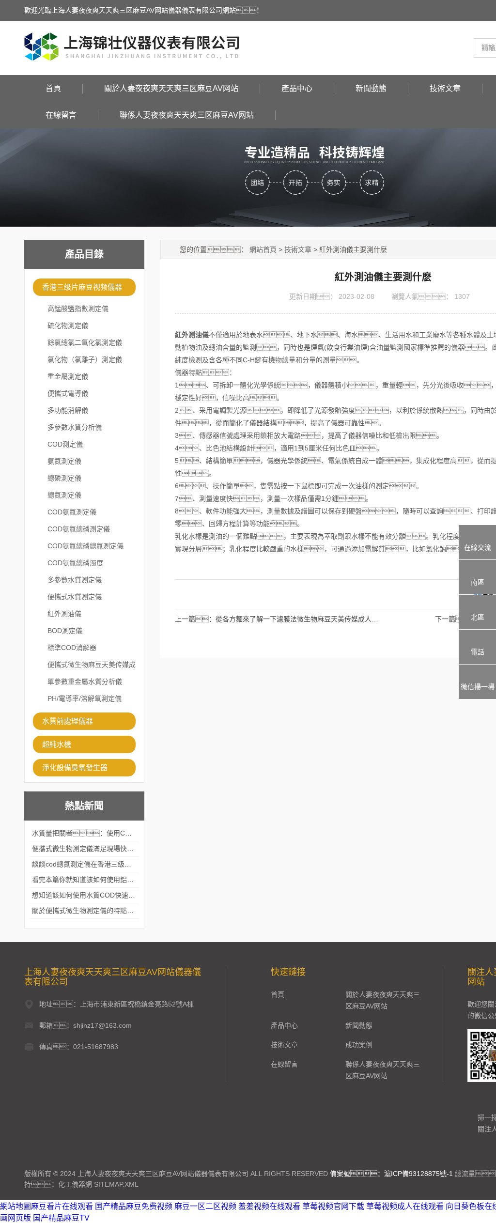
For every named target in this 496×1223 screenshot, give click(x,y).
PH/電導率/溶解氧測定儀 (84, 698)
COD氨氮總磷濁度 (75, 563)
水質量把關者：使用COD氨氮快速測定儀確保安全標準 (127, 833)
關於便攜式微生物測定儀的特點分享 (86, 910)
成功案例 (358, 1045)
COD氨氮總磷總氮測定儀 (85, 546)
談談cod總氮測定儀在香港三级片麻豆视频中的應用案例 (115, 864)
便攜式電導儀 (67, 393)
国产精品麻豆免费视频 (133, 1206)
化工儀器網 (75, 1184)
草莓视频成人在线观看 (405, 1206)
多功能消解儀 (67, 410)
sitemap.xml (116, 1184)
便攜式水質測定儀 (74, 597)
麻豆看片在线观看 (62, 1206)
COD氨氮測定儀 (71, 512)
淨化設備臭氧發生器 (75, 767)
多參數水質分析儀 (74, 427)
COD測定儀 (65, 444)
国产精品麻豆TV (61, 1218)
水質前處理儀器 (67, 721)
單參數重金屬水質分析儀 (84, 681)
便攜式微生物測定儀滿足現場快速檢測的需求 (100, 848)
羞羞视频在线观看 (269, 1206)
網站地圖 (15, 1206)
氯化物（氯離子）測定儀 (84, 359)
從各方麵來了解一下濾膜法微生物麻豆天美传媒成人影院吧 (304, 619)
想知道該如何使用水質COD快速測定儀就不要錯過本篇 (114, 895)
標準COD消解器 (71, 647)
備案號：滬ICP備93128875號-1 (391, 1173)
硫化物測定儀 (67, 325)
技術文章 (445, 88)
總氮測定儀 (64, 495)
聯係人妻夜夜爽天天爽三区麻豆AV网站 (187, 115)
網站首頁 (263, 249)
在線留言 (61, 115)
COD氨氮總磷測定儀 (78, 529)
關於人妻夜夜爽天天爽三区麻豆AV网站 (171, 88)
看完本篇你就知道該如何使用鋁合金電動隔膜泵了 (106, 879)
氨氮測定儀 (64, 461)
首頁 (53, 88)
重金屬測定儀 (67, 376)
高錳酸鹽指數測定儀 (77, 308)
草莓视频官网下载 (333, 1206)
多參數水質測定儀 (74, 580)
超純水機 (56, 744)
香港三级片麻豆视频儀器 (82, 287)
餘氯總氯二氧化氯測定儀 (84, 342)
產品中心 (296, 88)
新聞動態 (371, 88)
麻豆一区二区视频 (205, 1206)
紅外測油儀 (64, 614)
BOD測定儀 (64, 631)
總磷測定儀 (64, 478)
